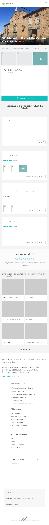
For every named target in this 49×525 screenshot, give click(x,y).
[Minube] (7, 3)
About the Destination (19, 434)
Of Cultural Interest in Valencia (22, 388)
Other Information (17, 459)
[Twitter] (24, 512)
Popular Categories (18, 384)
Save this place (26, 98)
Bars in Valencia (16, 413)
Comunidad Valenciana (19, 448)
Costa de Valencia (17, 445)
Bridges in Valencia (18, 419)
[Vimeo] (27, 512)
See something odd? (10, 376)
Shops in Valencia (17, 391)
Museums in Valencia (18, 397)
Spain (13, 442)
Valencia (14, 438)
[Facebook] (21, 512)
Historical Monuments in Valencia (15, 372)
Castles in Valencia (17, 423)
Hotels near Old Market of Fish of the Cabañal (20, 370)
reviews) (21, 41)
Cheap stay (15, 464)
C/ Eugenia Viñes (15, 70)
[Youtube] (30, 512)
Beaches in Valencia (18, 416)
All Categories (16, 409)
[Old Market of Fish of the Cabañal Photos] (24, 26)
